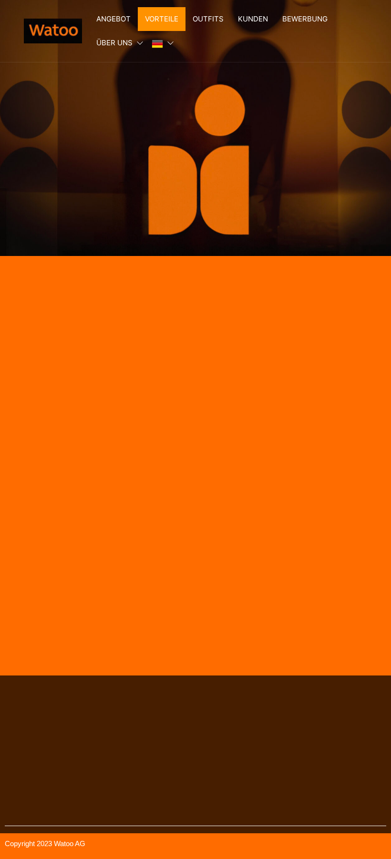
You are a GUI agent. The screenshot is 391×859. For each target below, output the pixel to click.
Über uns (114, 42)
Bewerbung (305, 18)
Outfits (208, 18)
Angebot (113, 18)
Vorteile (161, 18)
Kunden (253, 18)
